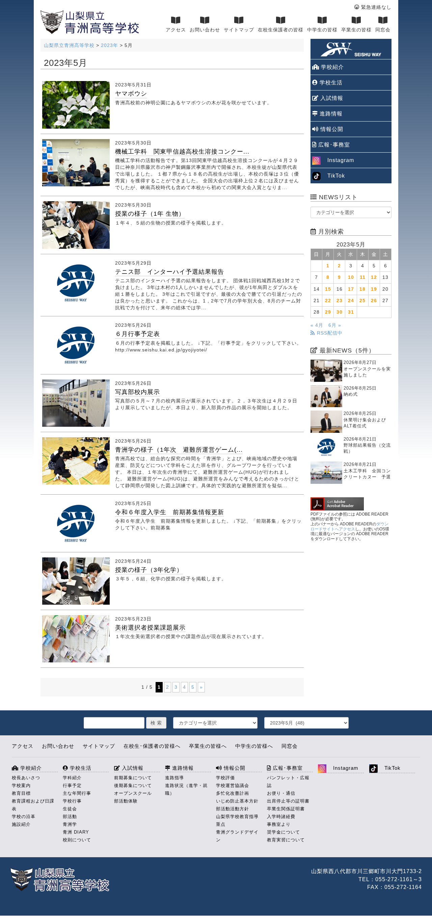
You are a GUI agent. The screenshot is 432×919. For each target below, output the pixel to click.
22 (328, 300)
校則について (77, 839)
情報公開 (331, 129)
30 (339, 312)
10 (351, 277)
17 (351, 289)
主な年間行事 (77, 793)
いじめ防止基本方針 (237, 801)
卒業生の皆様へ (208, 746)
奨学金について (283, 832)
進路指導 (174, 777)
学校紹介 (331, 67)
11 (363, 277)
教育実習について (286, 839)
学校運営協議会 (232, 785)
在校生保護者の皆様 (280, 29)
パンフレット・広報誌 (288, 781)
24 (351, 300)
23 (339, 300)
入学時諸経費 (281, 816)
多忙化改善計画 (232, 793)
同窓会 (382, 29)
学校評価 (225, 777)
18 (362, 289)
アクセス (176, 29)
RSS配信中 (329, 333)
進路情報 (330, 113)
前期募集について (133, 777)
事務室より (279, 824)
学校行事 (72, 801)
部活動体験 (126, 801)
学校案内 (21, 785)
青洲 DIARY (76, 832)
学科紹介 (72, 777)
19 (374, 289)
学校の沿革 (23, 816)
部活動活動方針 (232, 808)
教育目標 (21, 793)
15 (328, 289)
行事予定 (72, 785)
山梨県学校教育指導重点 (237, 820)
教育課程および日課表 (33, 804)
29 (328, 312)
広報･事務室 (333, 145)
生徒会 (70, 808)
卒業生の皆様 (356, 29)
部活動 (70, 816)
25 (362, 300)
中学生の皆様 (322, 29)
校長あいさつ (26, 777)
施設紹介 (21, 824)
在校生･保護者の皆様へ (152, 746)
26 (374, 300)
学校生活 (330, 82)
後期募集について (133, 785)
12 (374, 277)
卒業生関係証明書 (286, 808)
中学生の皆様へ (254, 746)
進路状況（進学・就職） (186, 789)
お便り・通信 (281, 793)
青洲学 (70, 824)
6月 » (334, 325)
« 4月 (316, 325)
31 (351, 312)
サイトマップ (239, 29)
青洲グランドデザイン (237, 836)
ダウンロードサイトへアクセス (349, 526)
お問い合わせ (205, 29)
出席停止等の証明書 (288, 801)
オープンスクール (133, 793)
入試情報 (331, 98)
